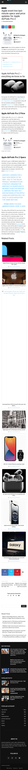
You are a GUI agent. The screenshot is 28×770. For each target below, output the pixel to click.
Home (2, 5)
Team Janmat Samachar (8, 21)
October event (10, 104)
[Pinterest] (9, 26)
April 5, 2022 (20, 206)
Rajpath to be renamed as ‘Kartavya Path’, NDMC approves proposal (20, 585)
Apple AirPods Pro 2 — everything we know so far (12, 62)
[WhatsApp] (13, 26)
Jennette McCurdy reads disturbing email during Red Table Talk (7, 585)
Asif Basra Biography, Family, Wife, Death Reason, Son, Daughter (17, 698)
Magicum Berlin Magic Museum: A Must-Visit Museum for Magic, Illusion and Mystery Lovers (13, 617)
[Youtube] (19, 595)
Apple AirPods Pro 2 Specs (7, 66)
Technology (7, 5)
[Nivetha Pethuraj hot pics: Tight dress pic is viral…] (5, 683)
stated (21, 230)
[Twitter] (6, 26)
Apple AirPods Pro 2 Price (7, 64)
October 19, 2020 (9, 171)
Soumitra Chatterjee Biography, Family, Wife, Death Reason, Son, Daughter (18, 690)
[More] (23, 572)
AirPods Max (7, 131)
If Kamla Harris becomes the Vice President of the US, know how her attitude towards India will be (18, 670)
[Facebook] (2, 26)
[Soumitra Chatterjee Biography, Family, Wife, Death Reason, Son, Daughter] (5, 690)
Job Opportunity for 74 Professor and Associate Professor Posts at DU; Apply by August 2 (13, 622)
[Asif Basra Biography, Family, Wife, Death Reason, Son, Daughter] (5, 698)
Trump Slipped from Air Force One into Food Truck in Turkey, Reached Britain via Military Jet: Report (14, 636)
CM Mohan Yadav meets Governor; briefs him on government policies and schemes (13, 626)
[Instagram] (11, 595)
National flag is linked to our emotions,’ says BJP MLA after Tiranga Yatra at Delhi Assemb (13, 631)
